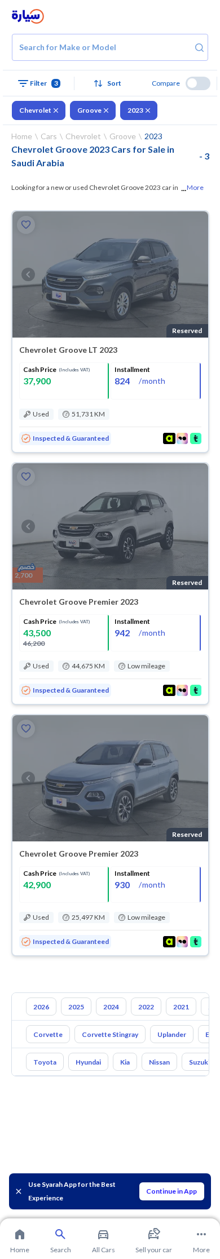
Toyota (44, 1062)
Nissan (159, 1062)
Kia (125, 1062)
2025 (76, 1007)
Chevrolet (35, 110)
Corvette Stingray (110, 1034)
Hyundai (88, 1062)
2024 (111, 1007)
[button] (110, 83)
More (195, 187)
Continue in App (171, 1191)
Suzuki (199, 1062)
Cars (49, 136)
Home (21, 136)
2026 (41, 1007)
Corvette (48, 1034)
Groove (89, 110)
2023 (135, 110)
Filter (44, 83)
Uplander (171, 1034)
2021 (181, 1007)
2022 (146, 1007)
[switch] (198, 83)
